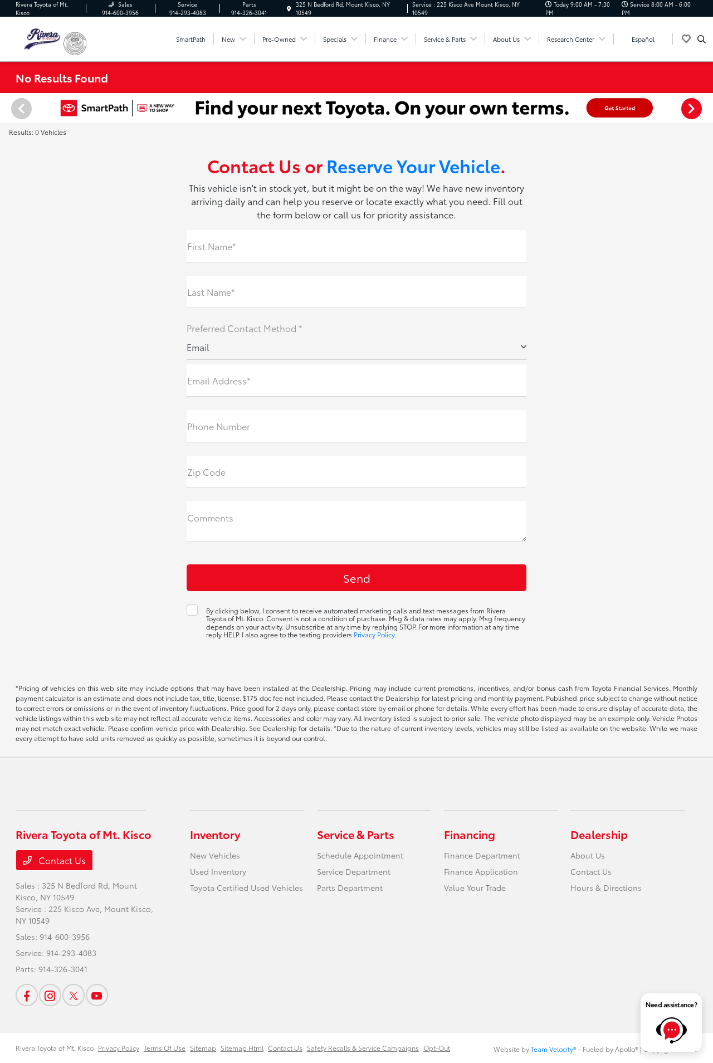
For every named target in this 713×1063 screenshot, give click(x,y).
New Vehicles (215, 855)
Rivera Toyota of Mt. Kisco (55, 1047)
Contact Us (61, 860)
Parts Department (350, 887)
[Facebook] (27, 995)
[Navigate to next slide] (704, 108)
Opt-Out (436, 1047)
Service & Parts (355, 834)
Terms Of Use (164, 1047)
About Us (587, 855)
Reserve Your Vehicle (413, 165)
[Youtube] (97, 995)
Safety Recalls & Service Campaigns (363, 1047)
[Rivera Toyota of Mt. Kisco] (40, 37)
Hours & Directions (606, 887)
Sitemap (203, 1047)
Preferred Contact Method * (244, 327)
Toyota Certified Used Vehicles (246, 887)
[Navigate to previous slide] (8, 108)
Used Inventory (218, 871)
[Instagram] (50, 995)
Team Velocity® (554, 1049)
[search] (701, 39)
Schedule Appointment (360, 855)
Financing (469, 834)
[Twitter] (73, 995)
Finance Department (482, 855)
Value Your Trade (475, 887)
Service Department (353, 871)
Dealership (599, 834)
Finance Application (481, 871)
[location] (289, 8)
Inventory (215, 834)
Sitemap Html (242, 1047)
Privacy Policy (374, 634)
